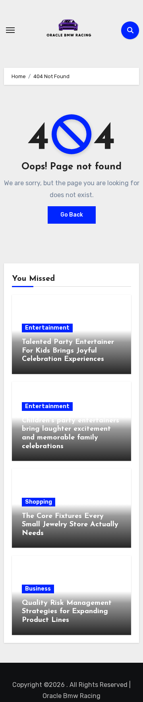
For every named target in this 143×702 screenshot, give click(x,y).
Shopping (38, 502)
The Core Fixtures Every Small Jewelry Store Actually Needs (70, 525)
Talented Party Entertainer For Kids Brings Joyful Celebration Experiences (68, 351)
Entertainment (47, 327)
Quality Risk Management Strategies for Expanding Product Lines (67, 612)
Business (38, 588)
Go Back (71, 214)
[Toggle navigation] (10, 30)
